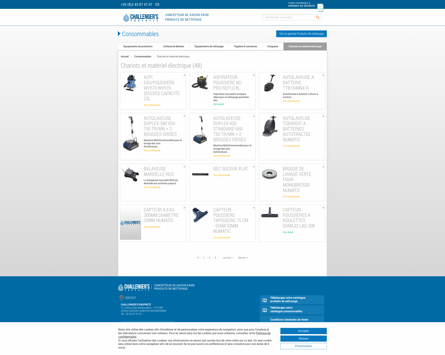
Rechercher (320, 17)
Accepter (303, 330)
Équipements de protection (138, 46)
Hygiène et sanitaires (245, 46)
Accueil (125, 56)
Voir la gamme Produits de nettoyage (301, 33)
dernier (242, 257)
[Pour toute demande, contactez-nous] (157, 4)
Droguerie (273, 46)
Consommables (142, 56)
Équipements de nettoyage (209, 46)
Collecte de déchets (173, 46)
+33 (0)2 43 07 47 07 (136, 4)
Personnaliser (303, 346)
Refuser (304, 338)
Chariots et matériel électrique (305, 46)
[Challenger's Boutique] (141, 17)
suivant (227, 257)
